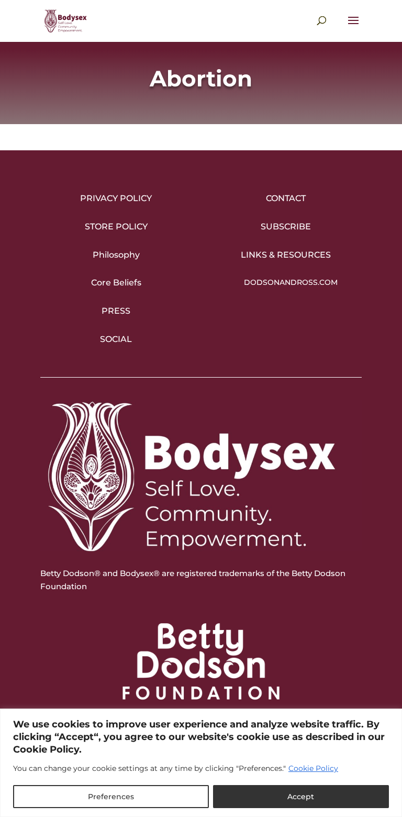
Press (116, 311)
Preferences (111, 796)
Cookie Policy (313, 768)
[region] (201, 763)
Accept (300, 796)
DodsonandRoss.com (291, 282)
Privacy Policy (116, 198)
